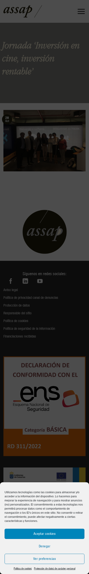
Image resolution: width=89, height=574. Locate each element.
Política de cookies (23, 568)
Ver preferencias (44, 559)
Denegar (44, 546)
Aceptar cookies (45, 534)
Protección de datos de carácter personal (54, 568)
